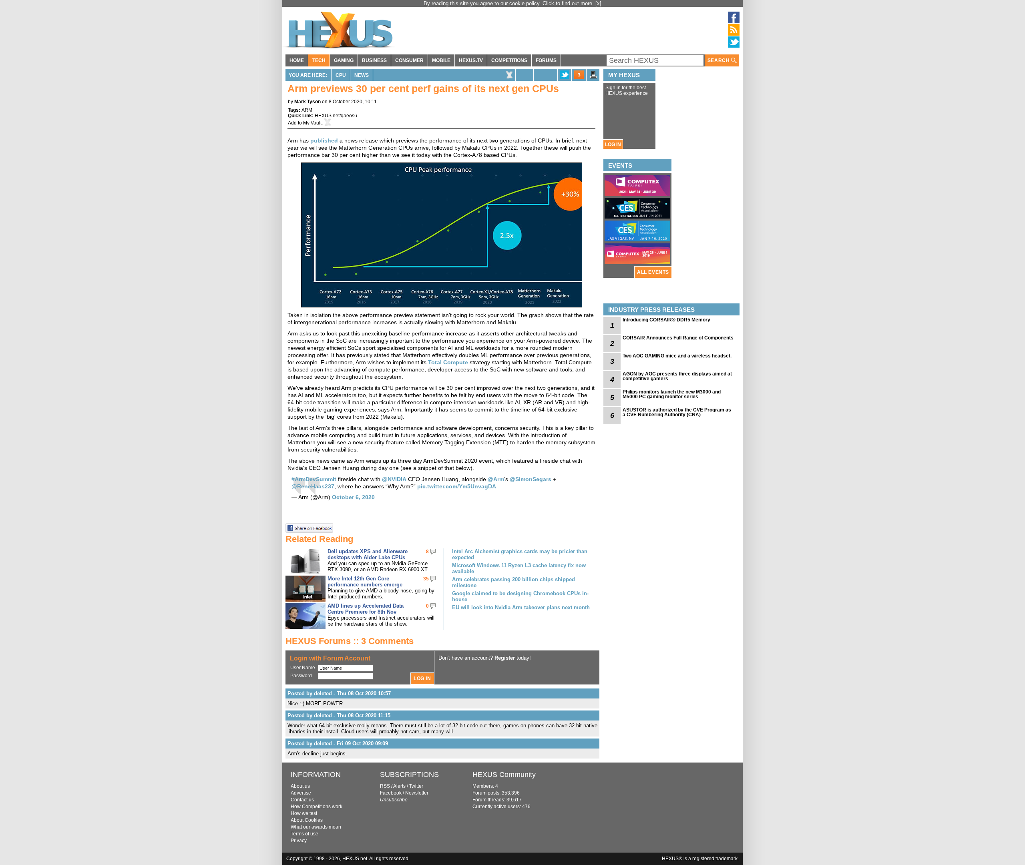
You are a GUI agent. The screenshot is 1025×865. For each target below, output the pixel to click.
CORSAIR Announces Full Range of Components (678, 337)
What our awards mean (316, 827)
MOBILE (441, 60)
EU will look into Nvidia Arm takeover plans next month (521, 607)
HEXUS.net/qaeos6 (336, 115)
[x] (598, 3)
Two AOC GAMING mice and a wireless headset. (677, 355)
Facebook (391, 793)
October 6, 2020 (353, 497)
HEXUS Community (504, 775)
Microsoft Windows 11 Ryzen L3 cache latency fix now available (519, 568)
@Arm (496, 479)
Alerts (399, 786)
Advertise (301, 793)
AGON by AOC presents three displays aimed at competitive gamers (677, 376)
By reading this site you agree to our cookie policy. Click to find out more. (509, 3)
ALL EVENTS (653, 272)
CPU (341, 75)
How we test (304, 813)
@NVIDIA (394, 479)
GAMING (344, 60)
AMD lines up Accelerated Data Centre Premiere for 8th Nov (366, 609)
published (324, 140)
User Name (302, 667)
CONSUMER (409, 60)
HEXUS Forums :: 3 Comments (349, 641)
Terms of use (304, 834)
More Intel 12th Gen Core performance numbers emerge (365, 582)
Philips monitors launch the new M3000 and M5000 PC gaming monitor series (672, 394)
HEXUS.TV (471, 60)
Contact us (302, 800)
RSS (385, 786)
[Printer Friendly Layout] (593, 77)
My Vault (312, 123)
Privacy (299, 840)
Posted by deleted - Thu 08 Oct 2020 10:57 (339, 693)
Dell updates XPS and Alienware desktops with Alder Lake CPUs (368, 554)
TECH (319, 60)
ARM (306, 110)
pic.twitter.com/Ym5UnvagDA (456, 486)
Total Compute (448, 362)
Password (301, 675)
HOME (296, 60)
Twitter (416, 786)
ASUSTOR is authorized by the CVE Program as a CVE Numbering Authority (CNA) (677, 412)
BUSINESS (374, 60)
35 (426, 579)
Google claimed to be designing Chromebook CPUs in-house (520, 596)
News (361, 75)
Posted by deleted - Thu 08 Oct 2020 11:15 (338, 715)
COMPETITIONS (509, 60)
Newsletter (416, 793)
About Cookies (307, 820)
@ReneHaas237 (312, 486)
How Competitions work (316, 806)
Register (504, 658)
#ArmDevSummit (313, 479)
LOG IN (613, 144)
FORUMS (546, 60)
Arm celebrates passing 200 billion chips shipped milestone (513, 582)
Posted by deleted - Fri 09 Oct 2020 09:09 (337, 744)
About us (300, 786)
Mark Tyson (307, 101)
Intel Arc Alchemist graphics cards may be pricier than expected (519, 554)
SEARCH (719, 60)
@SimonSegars (530, 479)
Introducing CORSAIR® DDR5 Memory (666, 319)
